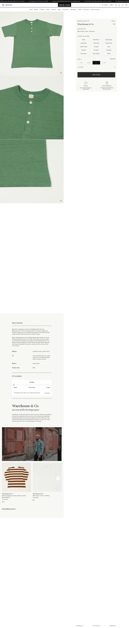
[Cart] (126, 5)
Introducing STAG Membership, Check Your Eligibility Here (66, 1)
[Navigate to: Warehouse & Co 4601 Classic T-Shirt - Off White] (47, 482)
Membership (8, 5)
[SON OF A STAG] (64, 5)
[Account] (123, 5)
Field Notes (79, 626)
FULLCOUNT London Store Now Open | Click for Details (98, 1)
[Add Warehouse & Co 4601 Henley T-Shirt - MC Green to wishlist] (114, 67)
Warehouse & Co (85, 24)
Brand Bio (112, 626)
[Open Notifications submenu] (119, 5)
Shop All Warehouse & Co (9, 509)
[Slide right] (58, 478)
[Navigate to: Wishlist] (116, 5)
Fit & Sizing (96, 626)
